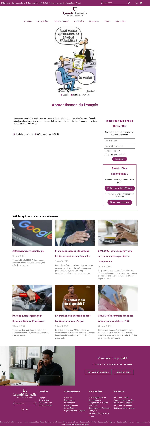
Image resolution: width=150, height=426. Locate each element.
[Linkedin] (141, 3)
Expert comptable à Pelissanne (126, 422)
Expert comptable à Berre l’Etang (34, 422)
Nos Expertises (42, 21)
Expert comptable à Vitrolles (88, 422)
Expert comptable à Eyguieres (107, 422)
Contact (107, 21)
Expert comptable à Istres (71, 422)
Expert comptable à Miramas (53, 422)
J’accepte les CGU (113, 151)
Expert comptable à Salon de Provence (11, 422)
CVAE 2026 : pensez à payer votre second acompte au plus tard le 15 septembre (115, 256)
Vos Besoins (79, 21)
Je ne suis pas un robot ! (115, 154)
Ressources (94, 21)
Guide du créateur (61, 21)
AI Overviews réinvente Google (28, 251)
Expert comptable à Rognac (80, 424)
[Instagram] (137, 3)
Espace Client (120, 21)
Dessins (66, 95)
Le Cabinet (27, 21)
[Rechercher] (127, 2)
